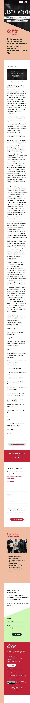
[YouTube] (14, 672)
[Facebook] (11, 672)
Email (8, 625)
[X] (9, 672)
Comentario (10, 481)
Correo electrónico (12, 502)
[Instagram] (7, 672)
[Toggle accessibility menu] (2, 17)
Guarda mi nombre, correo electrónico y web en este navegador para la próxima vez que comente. (16, 511)
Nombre (9, 495)
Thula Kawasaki (18, 689)
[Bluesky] (18, 672)
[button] (19, 575)
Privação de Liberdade (18, 444)
